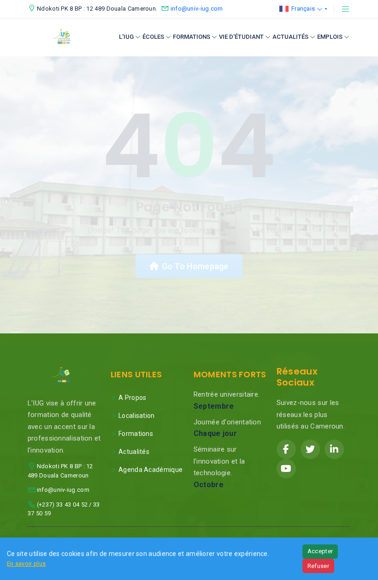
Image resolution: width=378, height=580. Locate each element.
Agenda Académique (150, 469)
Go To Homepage (195, 266)
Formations (191, 36)
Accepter (320, 551)
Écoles (153, 36)
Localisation (136, 415)
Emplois (330, 36)
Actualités (290, 36)
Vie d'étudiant (241, 36)
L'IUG (126, 36)
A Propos (132, 397)
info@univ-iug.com (197, 8)
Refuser (318, 565)
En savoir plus (26, 563)
